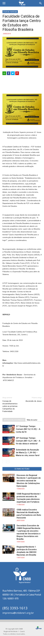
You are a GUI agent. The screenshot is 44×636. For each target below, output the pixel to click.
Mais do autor (32, 420)
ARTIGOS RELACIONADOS (14, 420)
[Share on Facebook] (8, 73)
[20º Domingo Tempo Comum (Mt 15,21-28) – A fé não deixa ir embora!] (8, 441)
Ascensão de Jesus (34, 401)
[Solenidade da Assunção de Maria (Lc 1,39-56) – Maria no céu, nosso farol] (8, 452)
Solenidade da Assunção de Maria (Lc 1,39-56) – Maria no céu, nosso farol (27, 452)
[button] (40, 3)
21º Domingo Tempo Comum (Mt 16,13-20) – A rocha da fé (28, 429)
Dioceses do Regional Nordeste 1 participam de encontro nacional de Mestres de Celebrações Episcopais (29, 480)
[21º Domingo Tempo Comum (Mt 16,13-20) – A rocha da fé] (8, 429)
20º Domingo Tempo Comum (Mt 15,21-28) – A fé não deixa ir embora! (28, 441)
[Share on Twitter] (13, 73)
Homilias (6, 432)
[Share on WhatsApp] (4, 73)
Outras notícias (10, 11)
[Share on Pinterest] (17, 73)
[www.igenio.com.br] (39, 629)
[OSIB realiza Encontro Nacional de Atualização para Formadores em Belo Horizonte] (8, 512)
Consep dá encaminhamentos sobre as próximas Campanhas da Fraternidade (9, 406)
